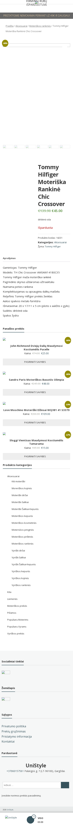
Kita (9, 592)
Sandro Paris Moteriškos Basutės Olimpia (36, 379)
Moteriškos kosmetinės (24, 522)
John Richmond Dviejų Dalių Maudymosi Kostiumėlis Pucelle (36, 347)
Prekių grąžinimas (14, 731)
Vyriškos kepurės (21, 571)
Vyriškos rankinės (21, 585)
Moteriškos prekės (17, 605)
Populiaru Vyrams (16, 626)
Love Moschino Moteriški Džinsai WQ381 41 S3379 (36, 410)
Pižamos (11, 612)
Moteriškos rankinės (40, 25)
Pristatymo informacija (17, 736)
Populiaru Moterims (17, 619)
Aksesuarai (21, 25)
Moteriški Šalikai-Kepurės (25, 509)
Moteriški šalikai (20, 502)
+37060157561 (15, 771)
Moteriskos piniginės (23, 529)
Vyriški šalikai (19, 557)
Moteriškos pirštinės (22, 536)
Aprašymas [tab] (9, 258)
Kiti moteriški (18, 481)
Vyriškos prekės (15, 633)
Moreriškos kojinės (22, 488)
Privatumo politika (14, 726)
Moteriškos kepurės (22, 516)
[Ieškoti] (65, 785)
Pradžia (9, 25)
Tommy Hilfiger (53, 246)
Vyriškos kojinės (20, 578)
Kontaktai (8, 741)
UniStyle (36, 765)
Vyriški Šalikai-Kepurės (24, 564)
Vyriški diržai (18, 550)
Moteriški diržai (20, 495)
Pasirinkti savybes (35, 361)
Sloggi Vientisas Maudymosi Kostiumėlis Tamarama (36, 442)
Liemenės (12, 599)
